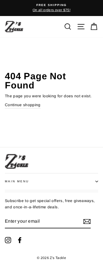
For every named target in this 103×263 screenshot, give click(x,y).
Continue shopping (23, 105)
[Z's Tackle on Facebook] (20, 240)
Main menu (17, 181)
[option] (51, 8)
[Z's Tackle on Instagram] (8, 240)
